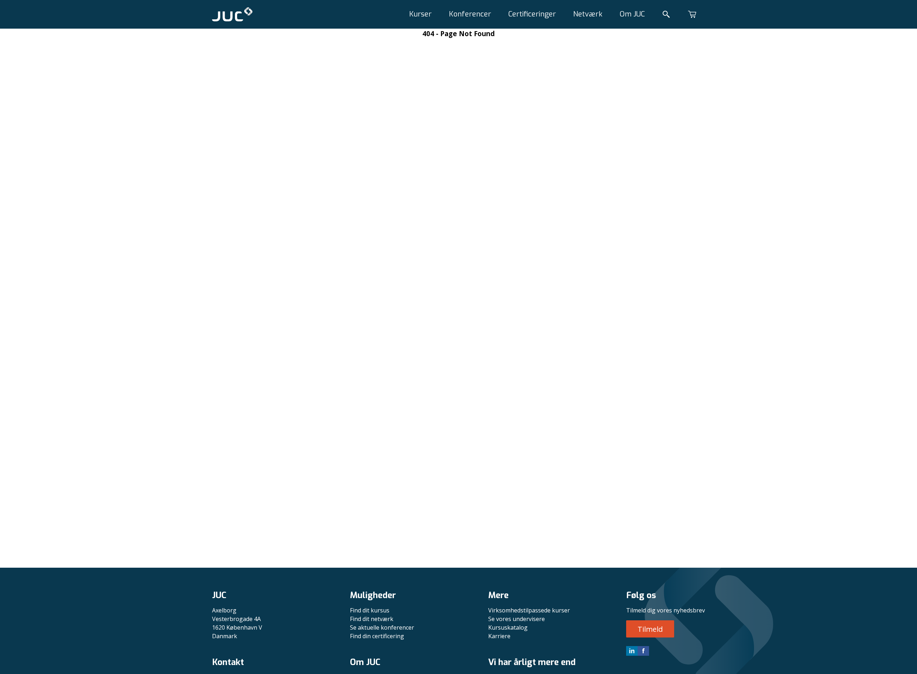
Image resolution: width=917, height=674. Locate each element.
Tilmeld (650, 629)
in (632, 650)
